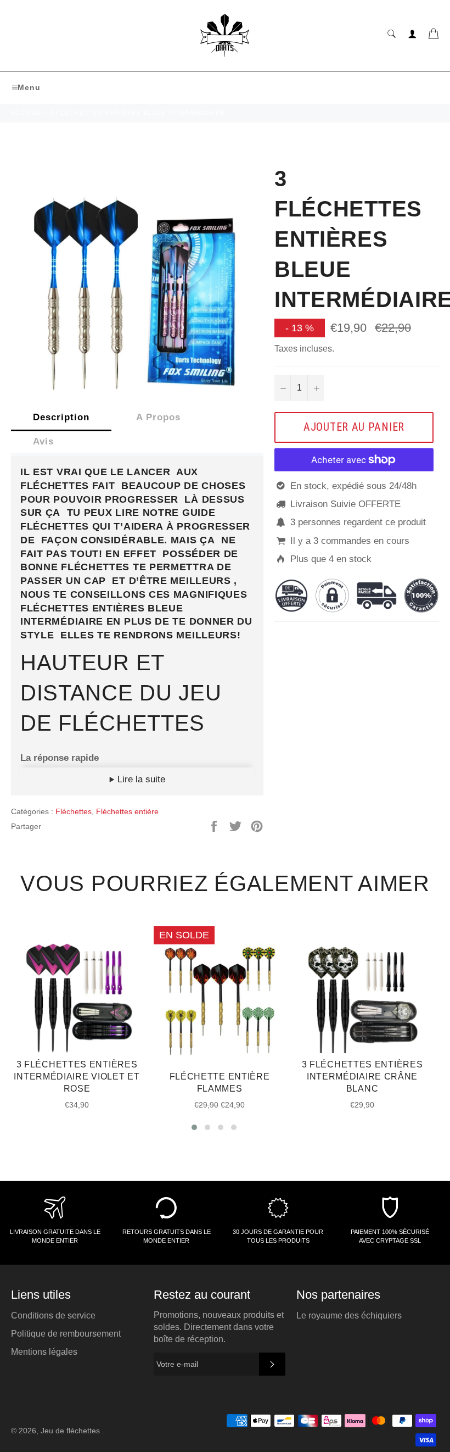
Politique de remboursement (66, 1333)
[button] (194, 1127)
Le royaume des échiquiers (349, 1315)
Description (61, 417)
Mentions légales (44, 1351)
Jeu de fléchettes (71, 1431)
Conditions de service (53, 1315)
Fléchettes (73, 811)
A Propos (158, 417)
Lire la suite (140, 779)
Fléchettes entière (127, 811)
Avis (43, 441)
